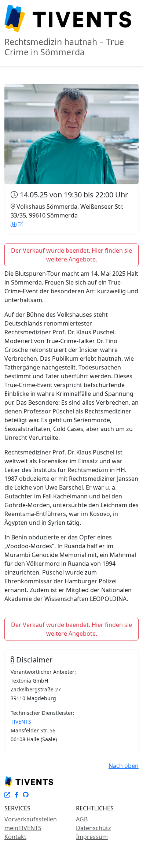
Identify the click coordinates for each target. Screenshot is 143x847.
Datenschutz (93, 828)
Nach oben (124, 766)
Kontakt (15, 837)
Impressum (92, 837)
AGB (82, 819)
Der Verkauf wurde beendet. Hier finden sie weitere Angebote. (71, 254)
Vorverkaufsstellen (30, 819)
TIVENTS (21, 721)
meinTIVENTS (22, 828)
